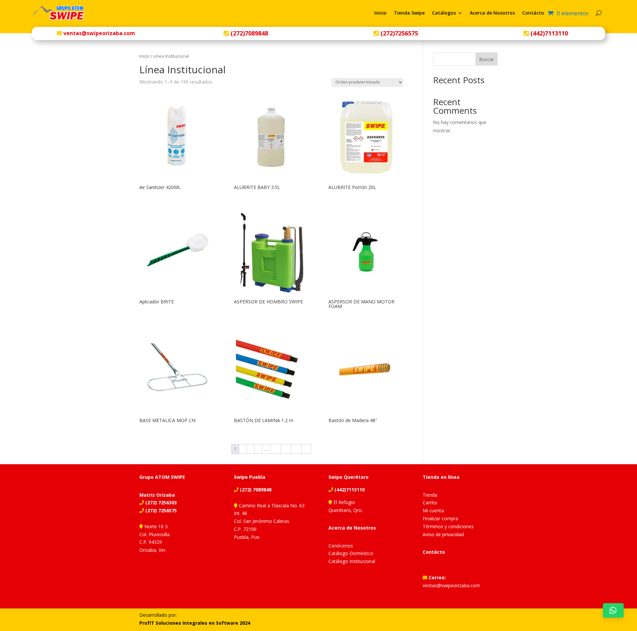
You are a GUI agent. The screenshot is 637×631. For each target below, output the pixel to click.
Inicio (380, 13)
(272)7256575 (398, 33)
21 (286, 449)
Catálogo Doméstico (350, 553)
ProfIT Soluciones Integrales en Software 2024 (194, 623)
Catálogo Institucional (351, 561)
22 (296, 449)
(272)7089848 (248, 33)
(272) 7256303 (160, 502)
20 (275, 449)
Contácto (533, 13)
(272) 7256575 (160, 510)
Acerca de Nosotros (492, 13)
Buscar (486, 59)
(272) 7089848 (255, 489)
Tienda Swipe (409, 13)
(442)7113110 (548, 33)
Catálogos (444, 13)
